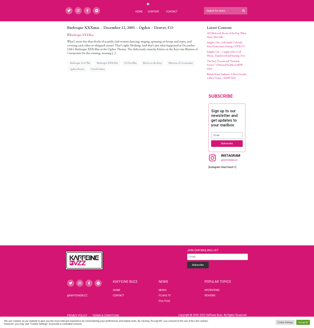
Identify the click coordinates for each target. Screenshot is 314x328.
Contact (171, 11)
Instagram (230, 156)
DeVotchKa (130, 63)
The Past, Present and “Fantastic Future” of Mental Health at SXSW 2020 (225, 64)
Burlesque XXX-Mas (107, 63)
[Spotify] (96, 10)
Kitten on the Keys (152, 63)
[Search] (243, 10)
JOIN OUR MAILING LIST (202, 250)
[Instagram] (78, 10)
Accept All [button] (303, 322)
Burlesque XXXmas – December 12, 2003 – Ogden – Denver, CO (120, 27)
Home (139, 11)
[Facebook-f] (87, 10)
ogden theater (77, 69)
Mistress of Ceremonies (180, 63)
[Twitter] (69, 10)
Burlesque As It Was (80, 63)
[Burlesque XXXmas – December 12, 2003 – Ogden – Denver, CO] (80, 34)
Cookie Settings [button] (285, 322)
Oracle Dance (98, 69)
